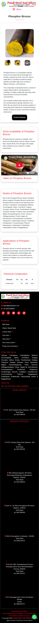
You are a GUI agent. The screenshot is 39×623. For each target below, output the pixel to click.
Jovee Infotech (28, 620)
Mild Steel (5, 324)
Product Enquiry (19, 117)
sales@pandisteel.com (11, 306)
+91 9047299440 (8, 309)
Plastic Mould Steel (9, 328)
